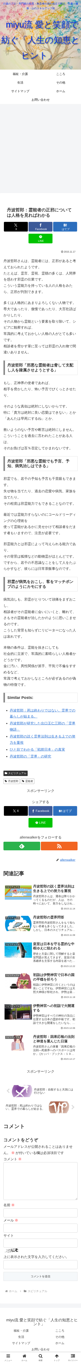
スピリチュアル (17, 773)
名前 (9, 1205)
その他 (59, 1337)
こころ (59, 1330)
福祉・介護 (21, 1330)
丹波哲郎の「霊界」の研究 (30, 756)
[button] (72, 842)
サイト (8, 1235)
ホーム (59, 1343)
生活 (21, 1337)
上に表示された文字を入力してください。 (36, 1257)
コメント (12, 1159)
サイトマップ (21, 1343)
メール (10, 1220)
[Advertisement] (40, 148)
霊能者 (29, 781)
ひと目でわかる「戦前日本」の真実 (37, 749)
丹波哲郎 (13, 781)
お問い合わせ (41, 1349)
